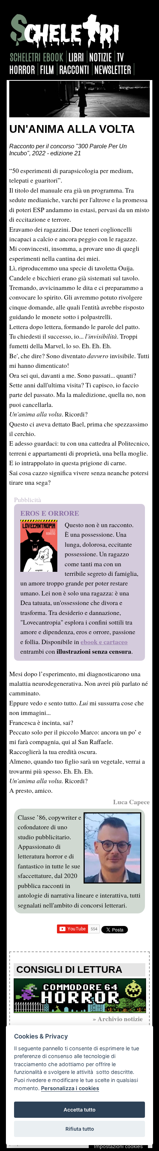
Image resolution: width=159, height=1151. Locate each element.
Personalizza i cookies (70, 1088)
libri (76, 57)
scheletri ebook (36, 57)
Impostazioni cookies (118, 1146)
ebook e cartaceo (104, 641)
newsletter (112, 69)
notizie (100, 57)
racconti (74, 69)
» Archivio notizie (118, 1018)
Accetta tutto (79, 1110)
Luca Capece (131, 801)
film (47, 69)
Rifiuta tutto (79, 1129)
